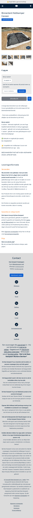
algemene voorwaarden (11, 232)
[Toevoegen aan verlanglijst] (29, 99)
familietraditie (13, 354)
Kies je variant (7, 77)
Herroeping (16, 506)
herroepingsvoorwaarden (12, 234)
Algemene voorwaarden (16, 503)
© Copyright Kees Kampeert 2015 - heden (15, 479)
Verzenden (22, 91)
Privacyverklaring (16, 510)
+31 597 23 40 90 (19, 266)
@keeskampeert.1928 (18, 264)
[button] (4, 57)
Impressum (16, 508)
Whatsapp (16, 286)
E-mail (16, 318)
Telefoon (16, 307)
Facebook (16, 339)
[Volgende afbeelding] (29, 38)
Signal (16, 296)
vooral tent (21, 345)
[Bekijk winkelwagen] (30, 6)
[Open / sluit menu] (2, 6)
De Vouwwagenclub (16, 328)
